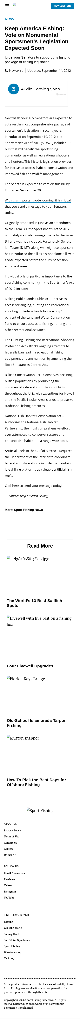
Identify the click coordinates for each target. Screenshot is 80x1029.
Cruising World (13, 927)
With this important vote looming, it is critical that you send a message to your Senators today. (38, 206)
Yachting (9, 958)
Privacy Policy (12, 830)
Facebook (9, 879)
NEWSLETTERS (62, 5)
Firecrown (48, 1000)
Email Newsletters (14, 873)
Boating (8, 921)
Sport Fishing (12, 946)
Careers (8, 848)
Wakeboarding (12, 952)
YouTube (9, 897)
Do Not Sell (10, 855)
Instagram (10, 891)
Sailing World (12, 934)
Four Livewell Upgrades (30, 666)
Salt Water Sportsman (17, 940)
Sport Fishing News (28, 509)
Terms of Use (11, 836)
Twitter (8, 885)
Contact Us (10, 842)
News (9, 19)
